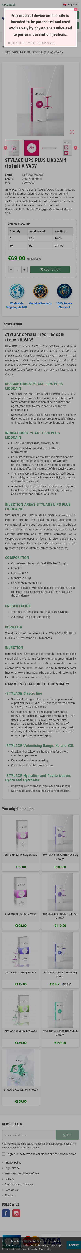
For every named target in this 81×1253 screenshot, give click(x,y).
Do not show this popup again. (33, 43)
